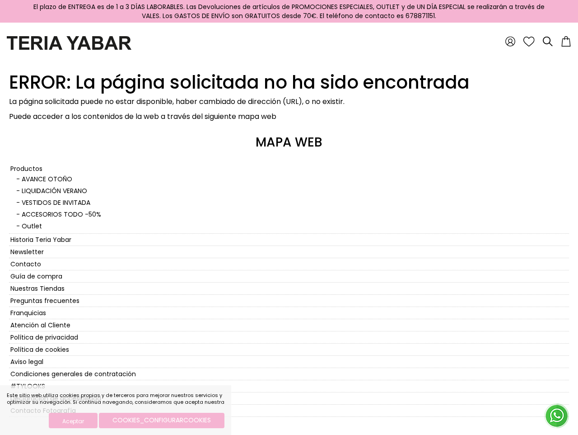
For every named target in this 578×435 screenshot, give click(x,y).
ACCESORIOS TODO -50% (61, 214)
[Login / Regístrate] (510, 41)
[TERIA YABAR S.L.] (69, 42)
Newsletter (27, 251)
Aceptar (73, 421)
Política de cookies (39, 349)
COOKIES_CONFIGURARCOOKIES (161, 420)
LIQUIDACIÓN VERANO (54, 190)
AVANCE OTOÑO (47, 179)
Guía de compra (36, 276)
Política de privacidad (44, 337)
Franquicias (28, 312)
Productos (26, 168)
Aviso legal (26, 361)
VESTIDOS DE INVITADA (56, 202)
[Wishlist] (529, 41)
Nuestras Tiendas (37, 288)
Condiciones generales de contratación (73, 373)
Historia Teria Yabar (40, 239)
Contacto (25, 264)
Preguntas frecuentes (44, 300)
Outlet (32, 226)
